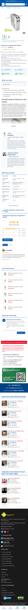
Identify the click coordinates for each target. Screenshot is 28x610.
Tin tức (3, 588)
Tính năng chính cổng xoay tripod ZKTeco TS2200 (14, 92)
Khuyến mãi (4, 590)
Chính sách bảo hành (6, 552)
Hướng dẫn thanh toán (6, 558)
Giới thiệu (4, 572)
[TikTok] (8, 532)
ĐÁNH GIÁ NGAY (7, 239)
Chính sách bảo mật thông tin (8, 565)
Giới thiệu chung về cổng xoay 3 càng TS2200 (13, 90)
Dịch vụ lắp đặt (5, 574)
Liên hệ (3, 576)
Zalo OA (6, 542)
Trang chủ (3, 7)
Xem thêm (13, 126)
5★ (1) (10, 244)
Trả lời (3, 259)
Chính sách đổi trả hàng (7, 563)
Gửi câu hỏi (20, 332)
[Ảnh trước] (4, 22)
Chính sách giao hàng (6, 561)
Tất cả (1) (5, 244)
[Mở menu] (26, 4)
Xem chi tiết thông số (13, 205)
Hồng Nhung (10, 135)
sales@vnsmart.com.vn (15, 388)
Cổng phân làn (9, 7)
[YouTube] (5, 532)
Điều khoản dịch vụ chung (7, 556)
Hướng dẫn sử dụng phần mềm (8, 595)
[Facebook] (2, 532)
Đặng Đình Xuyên (11, 154)
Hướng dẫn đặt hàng (6, 554)
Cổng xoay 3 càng (16, 7)
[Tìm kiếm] (23, 4)
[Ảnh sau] (24, 22)
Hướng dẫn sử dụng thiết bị (7, 592)
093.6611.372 (16, 385)
